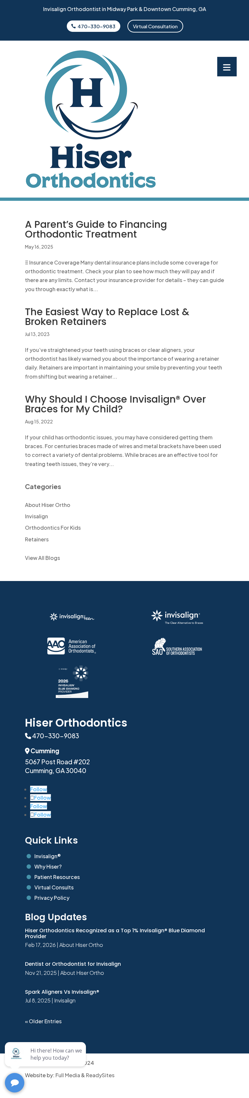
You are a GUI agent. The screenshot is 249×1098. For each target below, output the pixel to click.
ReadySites (100, 1075)
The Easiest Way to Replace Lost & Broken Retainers (107, 317)
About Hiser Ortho (47, 504)
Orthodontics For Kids (53, 527)
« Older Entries (43, 1021)
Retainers (37, 539)
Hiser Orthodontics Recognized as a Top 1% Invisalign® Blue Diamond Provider (115, 933)
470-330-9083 (96, 26)
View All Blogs (42, 557)
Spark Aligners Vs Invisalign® (62, 992)
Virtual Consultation (155, 26)
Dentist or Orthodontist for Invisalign (73, 964)
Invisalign (36, 516)
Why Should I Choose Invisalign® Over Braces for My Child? (115, 404)
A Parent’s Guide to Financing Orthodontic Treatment (96, 229)
